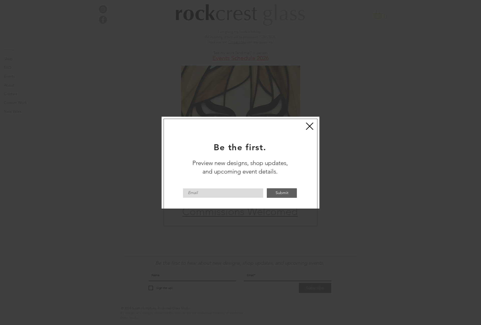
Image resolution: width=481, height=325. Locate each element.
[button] (309, 126)
